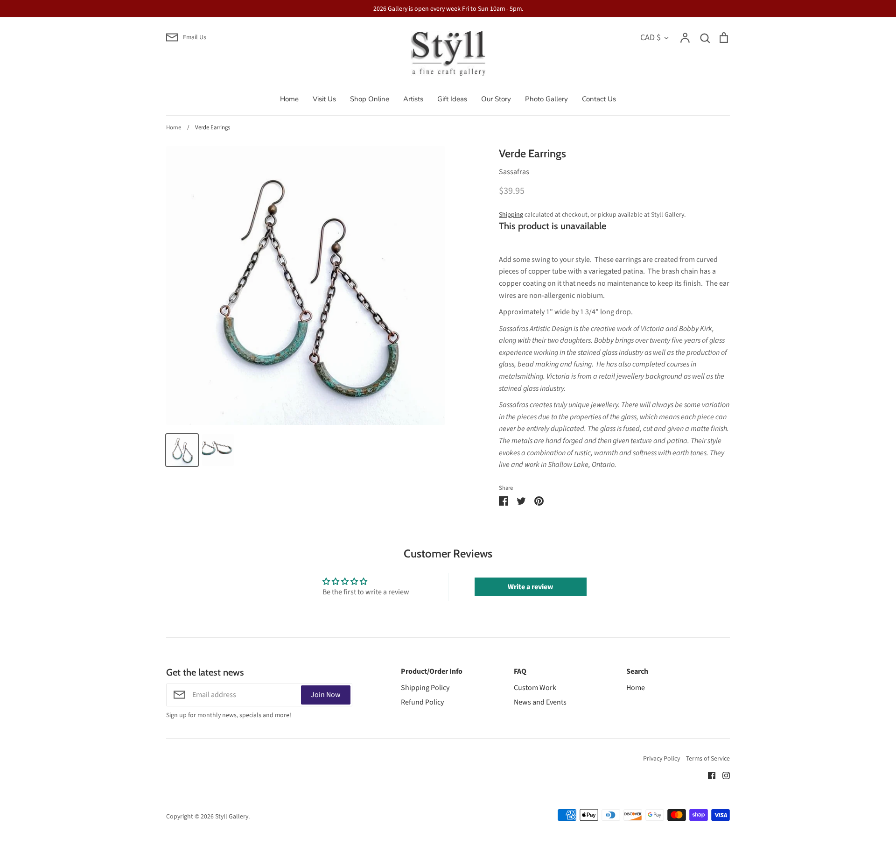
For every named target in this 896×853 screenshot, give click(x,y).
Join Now (326, 695)
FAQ (520, 671)
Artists (413, 99)
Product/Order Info (431, 671)
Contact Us (599, 99)
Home (289, 99)
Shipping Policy (425, 688)
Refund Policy (422, 702)
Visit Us (324, 99)
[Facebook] (708, 775)
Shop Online (369, 99)
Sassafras (514, 172)
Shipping (511, 214)
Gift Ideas (452, 99)
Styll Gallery (231, 816)
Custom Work (535, 688)
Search (637, 671)
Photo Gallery (546, 99)
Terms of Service (708, 758)
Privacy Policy (661, 758)
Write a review (530, 587)
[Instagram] (722, 775)
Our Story (496, 99)
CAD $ (650, 37)
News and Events (540, 702)
